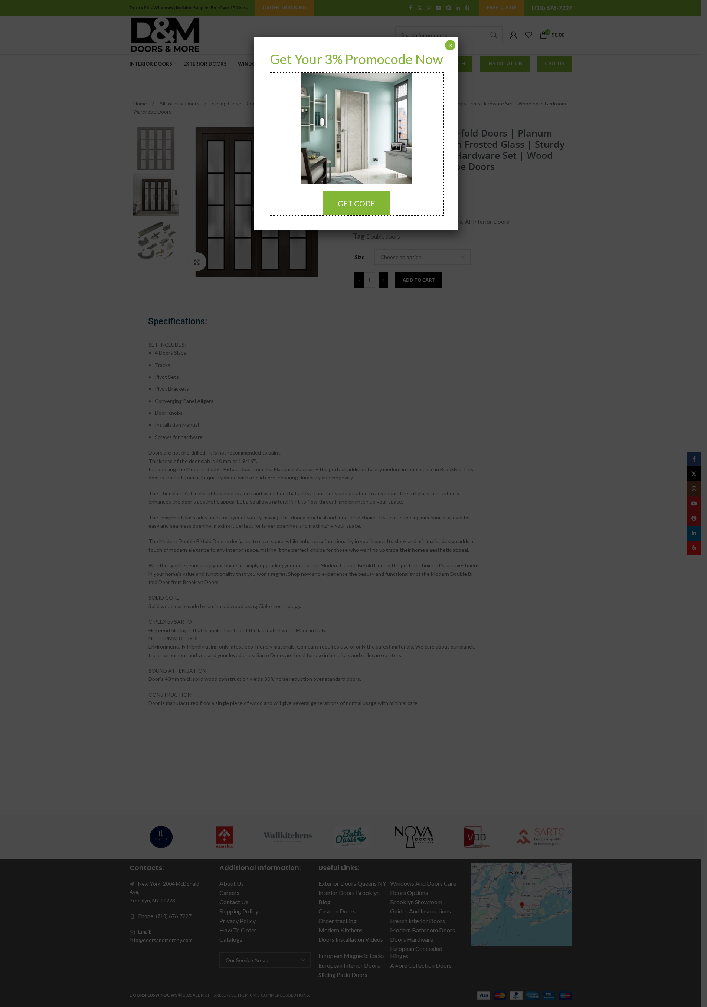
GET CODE (356, 203)
